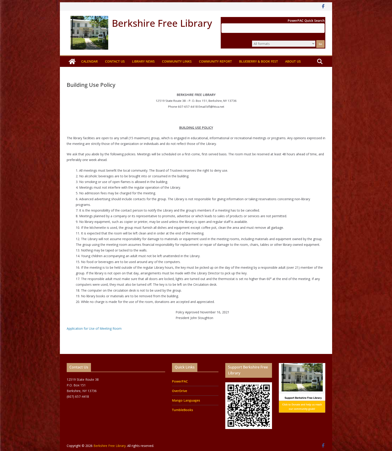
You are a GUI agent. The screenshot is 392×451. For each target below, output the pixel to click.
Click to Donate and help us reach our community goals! (302, 407)
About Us (293, 61)
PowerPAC (180, 381)
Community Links (177, 61)
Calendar (89, 61)
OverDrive (179, 391)
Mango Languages (186, 400)
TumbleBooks (182, 410)
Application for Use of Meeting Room (94, 328)
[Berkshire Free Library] (72, 61)
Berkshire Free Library (162, 23)
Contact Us (115, 61)
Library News (143, 61)
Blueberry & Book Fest (258, 61)
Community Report (215, 61)
